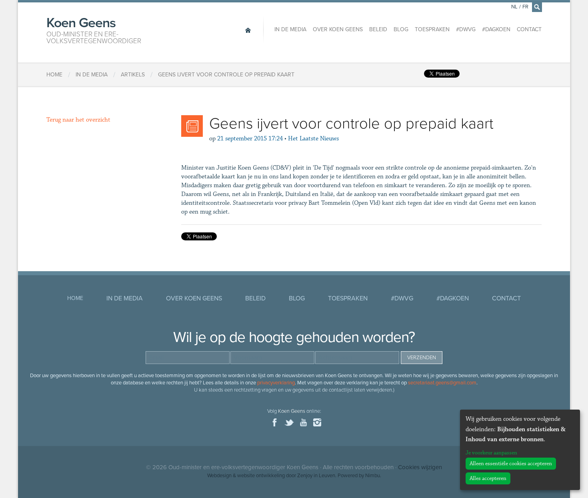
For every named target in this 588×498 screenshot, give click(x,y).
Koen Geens (93, 29)
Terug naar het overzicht (78, 120)
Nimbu (372, 475)
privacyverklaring (276, 383)
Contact (529, 29)
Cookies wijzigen (420, 467)
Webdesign (219, 475)
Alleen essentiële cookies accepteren (511, 463)
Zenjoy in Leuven (316, 475)
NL (514, 7)
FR (525, 7)
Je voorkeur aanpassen (491, 452)
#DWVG (466, 29)
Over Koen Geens (338, 29)
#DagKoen (496, 29)
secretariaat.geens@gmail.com (442, 383)
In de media (290, 29)
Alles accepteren (488, 478)
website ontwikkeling (261, 475)
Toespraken (432, 29)
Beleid (378, 29)
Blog (401, 29)
